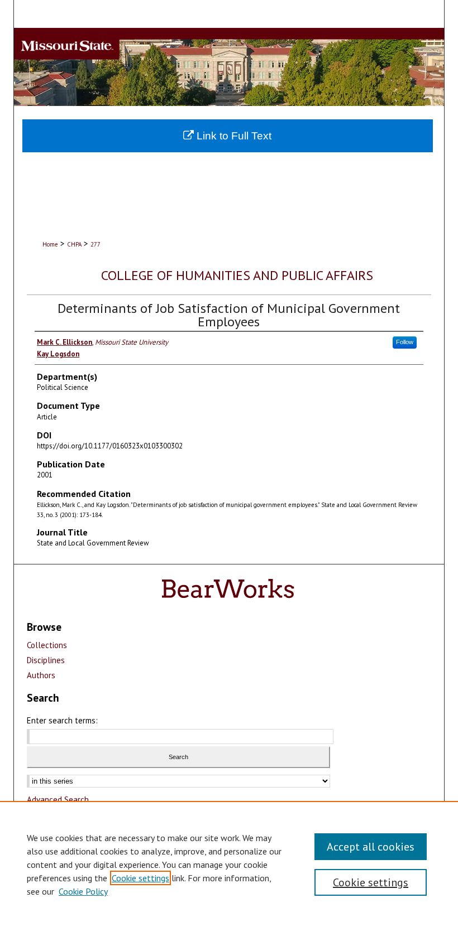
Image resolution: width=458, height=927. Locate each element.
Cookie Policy (83, 891)
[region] (229, 864)
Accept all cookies (370, 846)
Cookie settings (140, 877)
